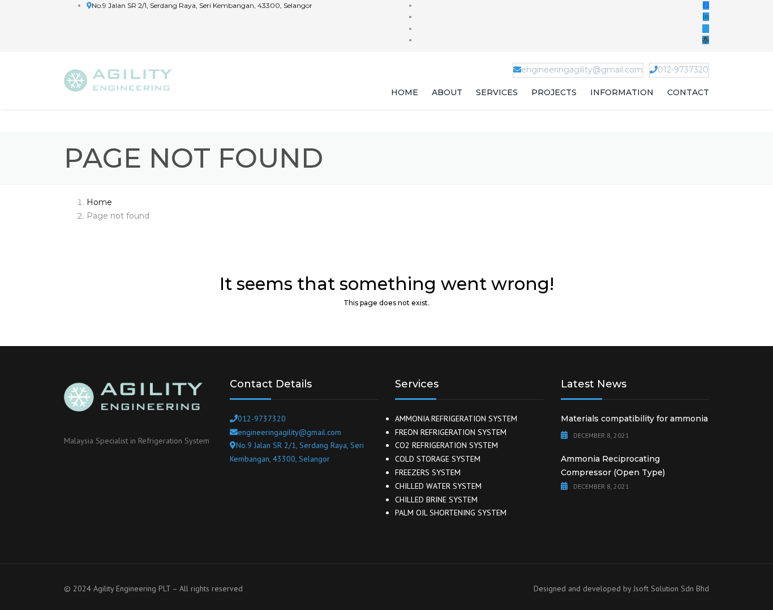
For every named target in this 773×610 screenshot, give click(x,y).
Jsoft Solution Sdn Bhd (671, 588)
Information (622, 92)
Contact (688, 92)
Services (497, 92)
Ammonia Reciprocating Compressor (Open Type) (613, 465)
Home (404, 92)
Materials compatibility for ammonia (634, 418)
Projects (554, 92)
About (447, 92)
